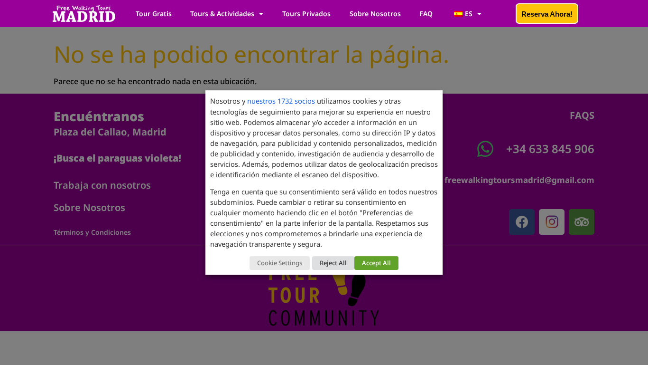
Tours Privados (306, 13)
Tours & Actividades (222, 13)
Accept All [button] (376, 263)
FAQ (426, 13)
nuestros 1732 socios (281, 101)
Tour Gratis (154, 13)
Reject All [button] (333, 263)
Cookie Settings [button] (279, 263)
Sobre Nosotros (375, 13)
